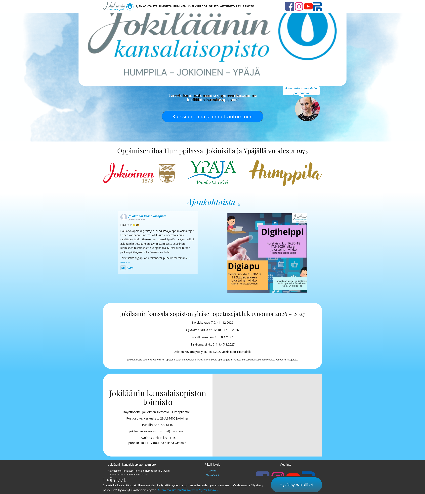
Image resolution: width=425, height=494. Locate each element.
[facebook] (289, 6)
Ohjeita (212, 470)
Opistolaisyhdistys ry (225, 6)
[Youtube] (308, 6)
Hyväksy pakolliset (296, 484)
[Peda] (317, 6)
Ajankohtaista (146, 6)
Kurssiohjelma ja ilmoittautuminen (212, 116)
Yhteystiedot (197, 6)
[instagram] (299, 6)
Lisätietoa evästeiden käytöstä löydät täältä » (188, 490)
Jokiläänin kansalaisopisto (147, 216)
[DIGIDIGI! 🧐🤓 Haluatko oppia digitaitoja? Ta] (267, 253)
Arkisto (248, 6)
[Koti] (118, 6)
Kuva (130, 268)
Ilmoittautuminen (172, 6)
